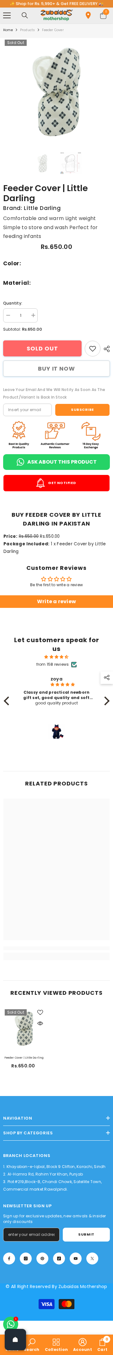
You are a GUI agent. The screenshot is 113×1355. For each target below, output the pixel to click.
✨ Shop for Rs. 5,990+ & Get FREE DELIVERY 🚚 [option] (57, 4)
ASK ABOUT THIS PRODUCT (62, 461)
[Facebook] (9, 1258)
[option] (56, 92)
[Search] (25, 15)
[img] (56, 657)
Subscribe (82, 409)
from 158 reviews (52, 664)
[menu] (7, 15)
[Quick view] (40, 1023)
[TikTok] (59, 1258)
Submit (86, 1234)
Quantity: (12, 303)
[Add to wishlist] (40, 1012)
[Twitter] (92, 1258)
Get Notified (61, 482)
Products (27, 30)
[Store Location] (88, 15)
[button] (7, 701)
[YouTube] (76, 1258)
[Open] (15, 1339)
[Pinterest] (42, 1258)
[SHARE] (105, 348)
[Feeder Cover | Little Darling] (24, 1028)
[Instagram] (26, 1258)
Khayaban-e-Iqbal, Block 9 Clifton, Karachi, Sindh (56, 1166)
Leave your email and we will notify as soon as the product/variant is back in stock (54, 393)
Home (8, 30)
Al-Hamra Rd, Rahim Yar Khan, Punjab (45, 1174)
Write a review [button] (56, 601)
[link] (92, 348)
